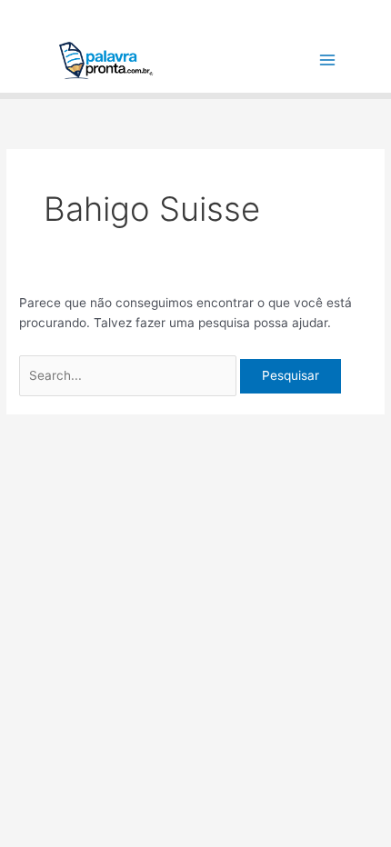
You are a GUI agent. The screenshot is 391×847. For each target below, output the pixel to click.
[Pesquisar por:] (129, 375)
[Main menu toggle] (328, 60)
